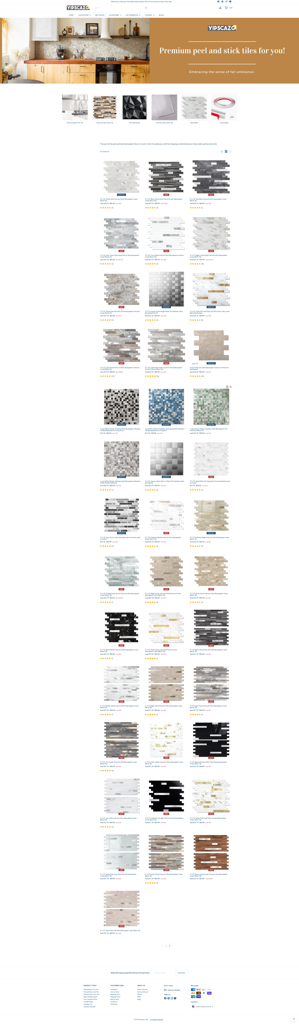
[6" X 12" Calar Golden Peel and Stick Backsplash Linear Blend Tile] (166, 744)
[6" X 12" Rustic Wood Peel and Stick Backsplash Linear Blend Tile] (166, 858)
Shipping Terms (115, 994)
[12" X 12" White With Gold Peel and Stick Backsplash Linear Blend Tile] (211, 800)
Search (139, 994)
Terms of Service (142, 992)
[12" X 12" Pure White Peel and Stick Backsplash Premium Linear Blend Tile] (166, 238)
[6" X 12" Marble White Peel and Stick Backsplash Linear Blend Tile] (121, 689)
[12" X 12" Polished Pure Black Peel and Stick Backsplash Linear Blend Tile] (166, 800)
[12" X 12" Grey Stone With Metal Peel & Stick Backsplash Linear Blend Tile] (121, 238)
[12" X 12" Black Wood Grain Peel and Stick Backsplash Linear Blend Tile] (166, 182)
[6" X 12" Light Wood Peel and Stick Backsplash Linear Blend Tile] (211, 689)
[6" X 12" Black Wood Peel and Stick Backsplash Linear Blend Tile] (211, 631)
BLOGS (161, 15)
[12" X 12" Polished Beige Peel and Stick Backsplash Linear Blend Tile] (211, 521)
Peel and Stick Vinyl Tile (91, 992)
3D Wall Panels (88, 1002)
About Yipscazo (142, 989)
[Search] (146, 7)
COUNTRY (149, 15)
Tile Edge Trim (88, 1004)
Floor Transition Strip (90, 999)
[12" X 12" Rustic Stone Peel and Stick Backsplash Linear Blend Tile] (211, 577)
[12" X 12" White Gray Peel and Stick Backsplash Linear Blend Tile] (121, 182)
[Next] (169, 946)
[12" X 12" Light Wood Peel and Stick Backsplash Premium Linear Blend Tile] (121, 351)
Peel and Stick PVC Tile (91, 989)
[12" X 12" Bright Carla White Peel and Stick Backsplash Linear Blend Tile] (211, 238)
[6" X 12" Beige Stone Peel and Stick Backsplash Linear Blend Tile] (166, 689)
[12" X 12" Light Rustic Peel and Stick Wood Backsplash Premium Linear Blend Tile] (166, 351)
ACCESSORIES (114, 15)
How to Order (114, 992)
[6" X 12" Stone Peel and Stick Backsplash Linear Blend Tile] (121, 911)
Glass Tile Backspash (90, 997)
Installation (113, 989)
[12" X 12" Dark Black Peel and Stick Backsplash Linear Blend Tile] (211, 182)
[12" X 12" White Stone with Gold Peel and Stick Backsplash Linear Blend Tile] (166, 633)
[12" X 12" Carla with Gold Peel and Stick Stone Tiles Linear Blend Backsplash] (211, 295)
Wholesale (113, 1004)
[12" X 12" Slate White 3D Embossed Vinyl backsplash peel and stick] (211, 464)
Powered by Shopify (156, 1019)
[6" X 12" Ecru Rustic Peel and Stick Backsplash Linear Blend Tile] (121, 745)
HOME (71, 15)
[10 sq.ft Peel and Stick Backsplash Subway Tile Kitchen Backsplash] (211, 351)
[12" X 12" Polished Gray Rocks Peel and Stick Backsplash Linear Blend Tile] (121, 577)
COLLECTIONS (83, 15)
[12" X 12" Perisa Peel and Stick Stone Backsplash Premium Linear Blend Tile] (121, 295)
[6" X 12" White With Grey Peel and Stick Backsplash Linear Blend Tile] (121, 856)
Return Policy (114, 999)
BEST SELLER (99, 15)
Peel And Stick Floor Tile (91, 994)
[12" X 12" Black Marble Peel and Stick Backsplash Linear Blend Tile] (121, 633)
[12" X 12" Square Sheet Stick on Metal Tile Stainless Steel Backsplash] (166, 464)
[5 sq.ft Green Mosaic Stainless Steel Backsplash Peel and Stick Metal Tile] (211, 410)
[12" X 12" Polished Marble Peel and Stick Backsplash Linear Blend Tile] (166, 521)
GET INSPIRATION (132, 15)
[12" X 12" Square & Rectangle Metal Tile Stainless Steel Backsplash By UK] (166, 295)
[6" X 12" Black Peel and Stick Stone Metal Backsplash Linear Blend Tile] (211, 744)
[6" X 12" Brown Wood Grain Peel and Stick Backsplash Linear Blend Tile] (211, 856)
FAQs (139, 997)
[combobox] (121, 7)
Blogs (139, 999)
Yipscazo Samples (89, 1007)
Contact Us (114, 1002)
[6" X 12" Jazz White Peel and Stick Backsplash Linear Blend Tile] (121, 801)
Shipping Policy (115, 997)
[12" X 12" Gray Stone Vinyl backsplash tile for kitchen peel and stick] (121, 521)
